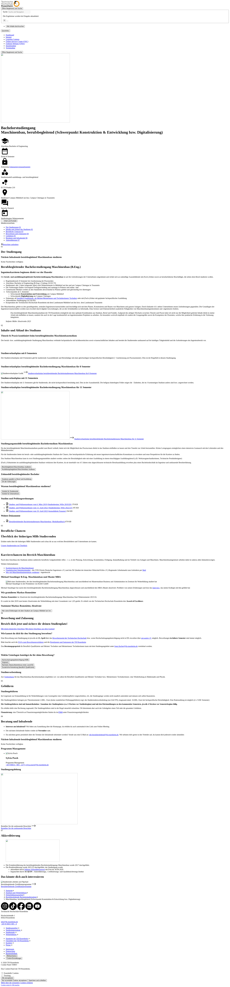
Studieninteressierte (13, 930)
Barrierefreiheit (11, 953)
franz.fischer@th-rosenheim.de (126, 646)
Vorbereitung (9, 677)
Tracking (7, 976)
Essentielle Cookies (11, 973)
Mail (144, 570)
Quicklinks (5, 31)
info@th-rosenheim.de (9, 922)
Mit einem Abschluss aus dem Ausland (40, 629)
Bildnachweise (12, 956)
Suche (5, 12)
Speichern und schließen (37, 980)
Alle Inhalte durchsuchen (15, 26)
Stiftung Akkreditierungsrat (34, 869)
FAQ (61, 712)
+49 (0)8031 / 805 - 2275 (15, 765)
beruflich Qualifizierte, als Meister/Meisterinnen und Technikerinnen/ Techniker (47, 298)
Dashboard (10, 35)
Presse (8, 945)
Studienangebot (12, 928)
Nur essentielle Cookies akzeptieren (14, 980)
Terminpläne (10, 48)
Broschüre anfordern (10, 244)
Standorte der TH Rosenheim (17, 939)
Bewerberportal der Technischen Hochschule (69, 638)
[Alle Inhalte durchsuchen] (4, 20)
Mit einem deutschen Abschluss (13, 629)
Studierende (10, 932)
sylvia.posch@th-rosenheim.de (37, 765)
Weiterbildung (11, 934)
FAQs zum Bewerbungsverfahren (31, 642)
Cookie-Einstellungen (14, 958)
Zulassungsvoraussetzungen (19, 167)
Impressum (10, 949)
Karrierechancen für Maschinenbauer (20, 568)
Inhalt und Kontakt (10, 221)
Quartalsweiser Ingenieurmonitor (18, 570)
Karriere (9, 943)
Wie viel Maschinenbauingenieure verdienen (22, 572)
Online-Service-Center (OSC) (17, 41)
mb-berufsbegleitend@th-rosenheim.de (103, 735)
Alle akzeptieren (7, 978)
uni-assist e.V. (146, 638)
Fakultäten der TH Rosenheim (17, 941)
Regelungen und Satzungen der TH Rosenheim (68, 642)
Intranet (9, 37)
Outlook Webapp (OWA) (15, 44)
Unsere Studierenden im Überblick (14, 546)
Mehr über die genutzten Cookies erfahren (17, 983)
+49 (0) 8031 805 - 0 (9, 924)
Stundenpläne (11, 46)
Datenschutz (10, 951)
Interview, (156, 588)
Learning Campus (12, 39)
